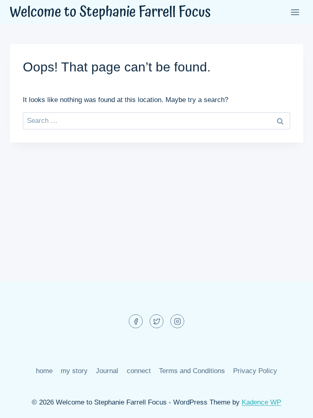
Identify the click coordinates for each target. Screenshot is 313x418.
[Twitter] (156, 321)
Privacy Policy (255, 371)
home (44, 371)
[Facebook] (136, 321)
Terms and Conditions (192, 371)
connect (139, 371)
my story (74, 371)
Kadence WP (261, 402)
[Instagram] (177, 321)
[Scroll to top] (292, 405)
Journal (107, 371)
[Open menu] (295, 12)
